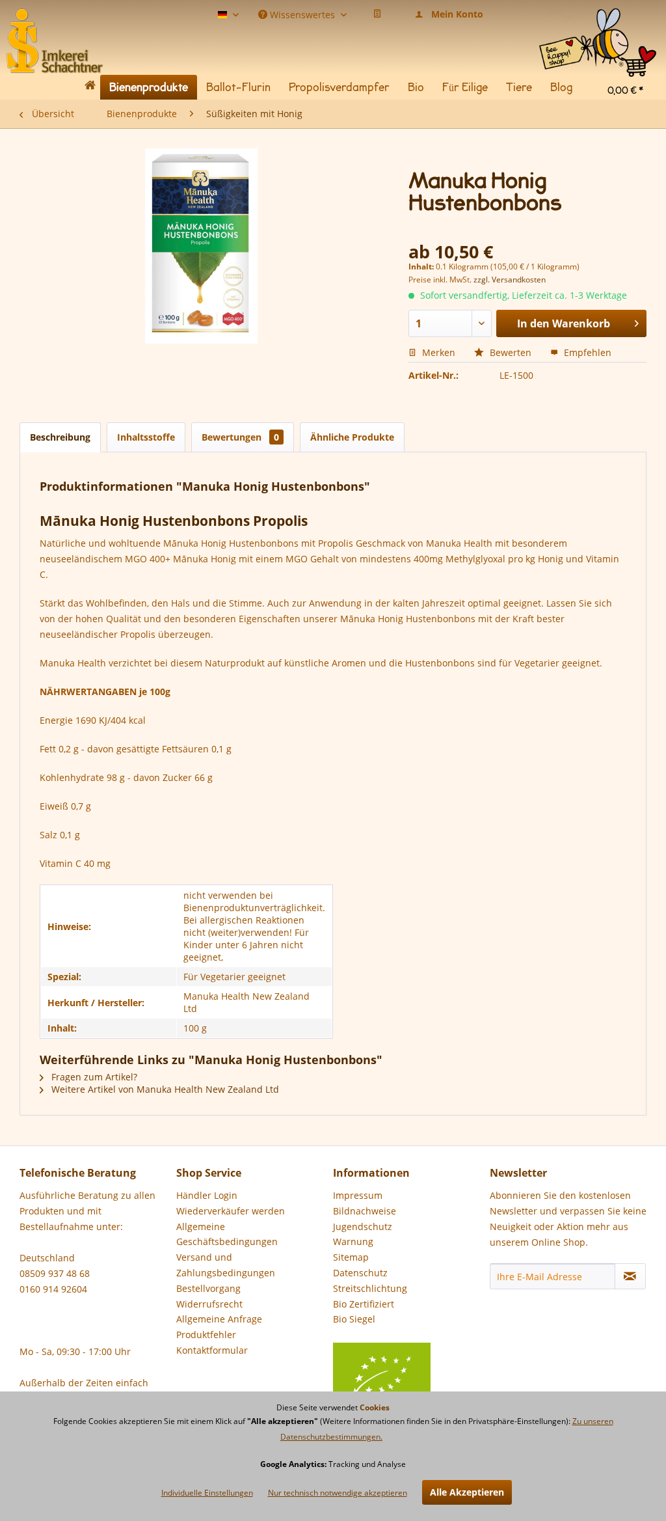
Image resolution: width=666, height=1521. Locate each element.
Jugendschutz (362, 1226)
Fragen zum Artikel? (93, 1077)
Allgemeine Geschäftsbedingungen (227, 1234)
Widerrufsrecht (209, 1304)
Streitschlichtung (370, 1288)
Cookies (375, 1407)
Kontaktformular (212, 1350)
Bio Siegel (354, 1319)
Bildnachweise (364, 1211)
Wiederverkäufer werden (230, 1211)
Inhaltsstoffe (146, 437)
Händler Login (206, 1195)
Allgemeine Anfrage (219, 1319)
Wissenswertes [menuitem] (302, 13)
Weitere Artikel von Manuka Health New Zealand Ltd (164, 1089)
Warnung (353, 1241)
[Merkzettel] (377, 14)
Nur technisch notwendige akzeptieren (337, 1492)
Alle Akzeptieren (467, 1492)
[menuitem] (597, 19)
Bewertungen (240, 437)
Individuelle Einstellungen (207, 1492)
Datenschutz (360, 1273)
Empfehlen (586, 352)
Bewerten (510, 352)
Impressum (357, 1195)
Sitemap (351, 1257)
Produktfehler (206, 1334)
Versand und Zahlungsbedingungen (225, 1265)
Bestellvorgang (208, 1288)
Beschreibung (60, 437)
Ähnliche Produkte (352, 437)
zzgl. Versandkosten (509, 279)
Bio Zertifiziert (363, 1304)
